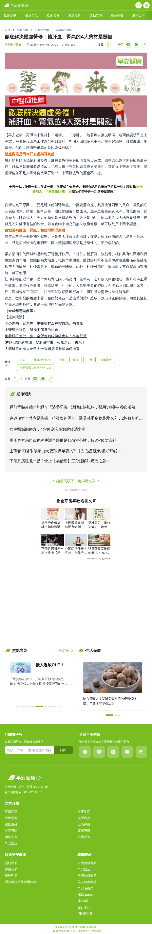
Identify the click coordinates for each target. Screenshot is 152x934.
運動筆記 (84, 901)
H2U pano (85, 894)
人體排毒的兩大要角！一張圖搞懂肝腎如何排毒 (42, 349)
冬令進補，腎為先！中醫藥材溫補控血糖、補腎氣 (44, 323)
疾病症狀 (10, 15)
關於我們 (11, 863)
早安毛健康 (85, 888)
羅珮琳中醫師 (63, 30)
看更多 (64, 650)
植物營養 (84, 837)
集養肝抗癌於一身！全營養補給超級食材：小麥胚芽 (46, 336)
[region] (76, 189)
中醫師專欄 (42, 30)
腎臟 (62, 359)
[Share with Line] (128, 44)
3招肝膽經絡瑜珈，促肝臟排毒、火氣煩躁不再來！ (45, 342)
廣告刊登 (11, 876)
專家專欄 (22, 30)
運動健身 (95, 15)
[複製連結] (144, 44)
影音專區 (138, 15)
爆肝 (75, 359)
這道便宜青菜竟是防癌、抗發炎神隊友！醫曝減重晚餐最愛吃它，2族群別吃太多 (74, 419)
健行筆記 (84, 907)
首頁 (7, 30)
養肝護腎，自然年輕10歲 (35, 367)
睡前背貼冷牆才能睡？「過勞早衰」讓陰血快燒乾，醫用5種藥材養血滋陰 (72, 407)
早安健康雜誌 (87, 882)
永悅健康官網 (87, 863)
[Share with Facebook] (136, 44)
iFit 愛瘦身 (85, 913)
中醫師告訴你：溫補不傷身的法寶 (31, 330)
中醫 (89, 359)
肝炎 (23, 359)
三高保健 (117, 15)
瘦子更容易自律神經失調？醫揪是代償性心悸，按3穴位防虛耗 (63, 440)
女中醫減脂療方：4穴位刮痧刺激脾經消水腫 (47, 429)
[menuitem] (10, 15)
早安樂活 (11, 843)
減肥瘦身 (74, 15)
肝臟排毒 (106, 359)
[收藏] (108, 44)
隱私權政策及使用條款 (20, 882)
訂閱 (63, 750)
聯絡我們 (11, 869)
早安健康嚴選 (87, 876)
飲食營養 (53, 15)
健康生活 (31, 15)
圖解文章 (11, 837)
